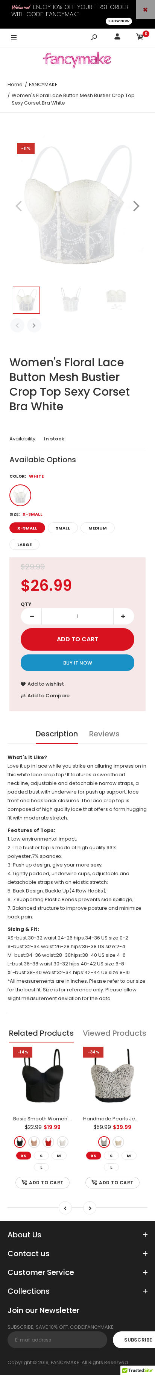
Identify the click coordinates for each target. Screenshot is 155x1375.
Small (63, 528)
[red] (48, 1142)
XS (23, 1156)
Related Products (41, 1033)
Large (24, 545)
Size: (26, 514)
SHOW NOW (118, 21)
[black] (20, 1142)
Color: (26, 476)
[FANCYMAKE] (77, 61)
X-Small (27, 528)
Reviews (104, 733)
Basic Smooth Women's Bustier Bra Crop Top (67, 1118)
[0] (140, 38)
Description (57, 733)
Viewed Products (114, 1033)
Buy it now (77, 662)
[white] (62, 1142)
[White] (20, 495)
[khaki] (34, 1142)
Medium (97, 528)
